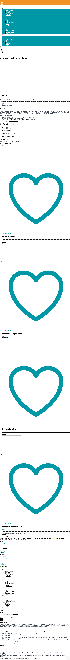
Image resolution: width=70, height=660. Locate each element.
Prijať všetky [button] (11, 617)
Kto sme (5, 41)
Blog (7, 45)
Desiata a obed (8, 11)
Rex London (8, 130)
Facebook (4, 551)
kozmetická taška (13, 119)
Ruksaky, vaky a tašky (9, 13)
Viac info (4, 242)
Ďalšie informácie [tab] (7, 105)
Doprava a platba (9, 37)
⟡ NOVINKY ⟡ (4, 34)
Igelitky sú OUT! (9, 25)
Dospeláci (6, 17)
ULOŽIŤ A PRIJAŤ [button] (3, 659)
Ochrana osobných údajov (10, 40)
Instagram (4, 550)
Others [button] (1, 656)
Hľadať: (1, 614)
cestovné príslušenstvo (13, 121)
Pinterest (3, 552)
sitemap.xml (21, 567)
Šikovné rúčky (8, 15)
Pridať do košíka (5, 337)
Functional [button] (2, 645)
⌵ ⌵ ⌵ (7, 23)
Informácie (4, 35)
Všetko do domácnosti (10, 30)
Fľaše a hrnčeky (8, 19)
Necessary (3, 628)
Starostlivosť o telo (9, 21)
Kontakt (7, 44)
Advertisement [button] (2, 653)
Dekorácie (7, 27)
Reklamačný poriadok (9, 39)
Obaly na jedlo (8, 28)
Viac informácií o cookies (4, 617)
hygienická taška (24, 119)
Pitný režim (8, 12)
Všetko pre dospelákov (10, 22)
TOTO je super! (2, 615)
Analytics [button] (1, 650)
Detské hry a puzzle (9, 10)
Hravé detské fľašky (9, 33)
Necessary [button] (2, 627)
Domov (3, 7)
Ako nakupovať (6, 36)
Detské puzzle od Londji (6, 544)
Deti (5, 9)
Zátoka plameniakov (10, 136)
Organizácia (8, 29)
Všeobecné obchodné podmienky (11, 38)
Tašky (7, 20)
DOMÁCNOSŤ (6, 26)
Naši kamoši (8, 43)
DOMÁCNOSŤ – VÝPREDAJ (11, 32)
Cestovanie (8, 18)
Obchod (3, 8)
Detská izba (8, 14)
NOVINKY (7, 24)
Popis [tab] (3, 103)
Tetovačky (7, 16)
